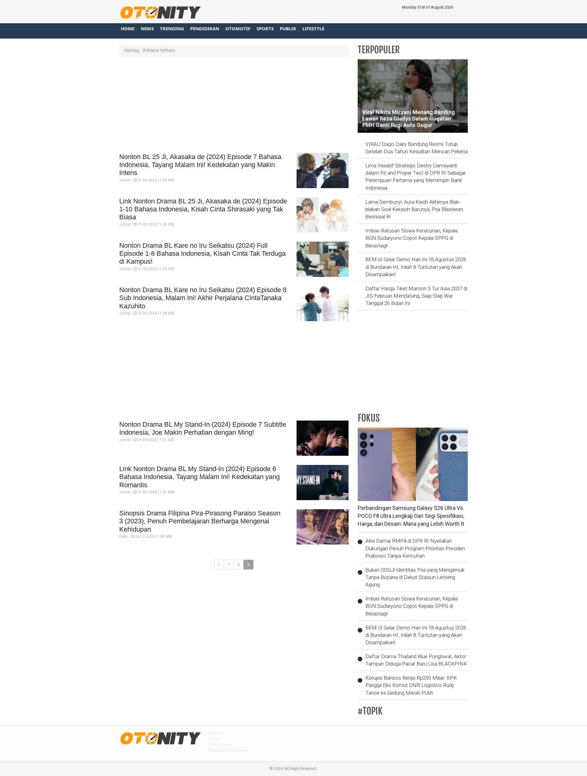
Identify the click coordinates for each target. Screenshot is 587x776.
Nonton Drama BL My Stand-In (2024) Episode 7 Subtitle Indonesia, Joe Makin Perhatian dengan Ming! (202, 428)
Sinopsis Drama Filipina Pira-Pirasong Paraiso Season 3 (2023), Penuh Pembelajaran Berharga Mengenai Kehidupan (199, 521)
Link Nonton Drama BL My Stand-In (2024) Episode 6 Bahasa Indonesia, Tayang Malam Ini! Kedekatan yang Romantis (199, 477)
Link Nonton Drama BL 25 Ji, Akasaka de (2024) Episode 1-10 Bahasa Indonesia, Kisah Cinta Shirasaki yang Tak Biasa (203, 209)
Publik (288, 28)
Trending (172, 28)
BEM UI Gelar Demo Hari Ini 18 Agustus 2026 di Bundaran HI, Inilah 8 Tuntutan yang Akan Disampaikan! (415, 266)
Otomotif (237, 28)
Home (128, 28)
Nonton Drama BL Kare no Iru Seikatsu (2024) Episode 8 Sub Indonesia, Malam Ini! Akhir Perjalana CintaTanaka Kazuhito (202, 298)
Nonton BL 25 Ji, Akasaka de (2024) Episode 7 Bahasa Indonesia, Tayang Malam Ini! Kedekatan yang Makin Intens (200, 165)
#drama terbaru (158, 50)
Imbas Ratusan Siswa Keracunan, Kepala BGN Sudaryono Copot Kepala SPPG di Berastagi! (411, 238)
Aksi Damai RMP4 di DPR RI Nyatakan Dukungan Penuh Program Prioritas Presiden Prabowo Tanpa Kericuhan (415, 548)
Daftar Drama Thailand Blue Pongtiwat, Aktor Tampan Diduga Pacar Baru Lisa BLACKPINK (416, 660)
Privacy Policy (220, 744)
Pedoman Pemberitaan (229, 750)
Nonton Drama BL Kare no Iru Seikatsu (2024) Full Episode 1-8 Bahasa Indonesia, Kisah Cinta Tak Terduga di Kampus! (202, 253)
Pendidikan (204, 28)
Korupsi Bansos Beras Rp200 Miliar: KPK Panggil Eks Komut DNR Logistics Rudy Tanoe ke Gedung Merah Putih (411, 685)
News (147, 28)
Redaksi (216, 733)
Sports (265, 28)
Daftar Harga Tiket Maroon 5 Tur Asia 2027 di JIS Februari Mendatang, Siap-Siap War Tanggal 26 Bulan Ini (416, 295)
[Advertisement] (234, 105)
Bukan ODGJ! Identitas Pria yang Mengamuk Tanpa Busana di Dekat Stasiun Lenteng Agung (414, 577)
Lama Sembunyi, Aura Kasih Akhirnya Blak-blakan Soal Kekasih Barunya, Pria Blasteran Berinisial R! (414, 209)
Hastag (131, 50)
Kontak (215, 739)
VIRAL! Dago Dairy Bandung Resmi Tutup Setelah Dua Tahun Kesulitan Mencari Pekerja (416, 147)
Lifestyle (313, 28)
